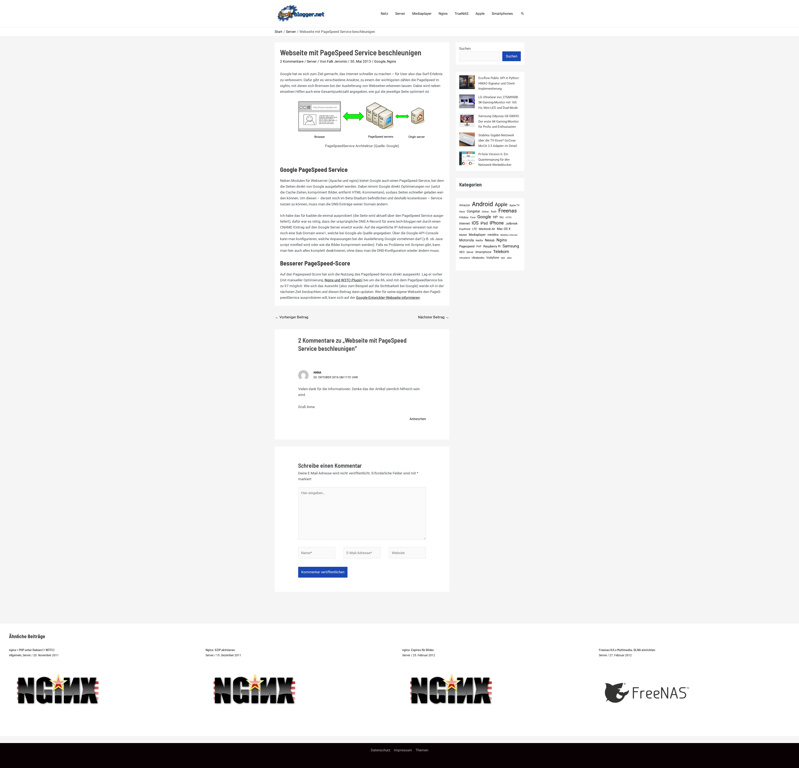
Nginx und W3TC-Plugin (343, 280)
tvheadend (464, 258)
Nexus (490, 240)
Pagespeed (466, 246)
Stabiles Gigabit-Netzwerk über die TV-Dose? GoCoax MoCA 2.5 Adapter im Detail (497, 140)
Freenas (507, 210)
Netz (384, 13)
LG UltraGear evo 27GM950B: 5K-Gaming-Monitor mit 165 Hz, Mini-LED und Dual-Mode (498, 102)
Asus (462, 211)
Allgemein (15, 655)
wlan (509, 258)
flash (493, 211)
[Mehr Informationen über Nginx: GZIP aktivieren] (254, 688)
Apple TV (514, 205)
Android (482, 204)
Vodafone (492, 257)
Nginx (443, 13)
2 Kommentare (292, 61)
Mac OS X (503, 229)
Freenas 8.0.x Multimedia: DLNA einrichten (627, 650)
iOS (475, 223)
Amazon (464, 205)
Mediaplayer (422, 13)
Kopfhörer (464, 229)
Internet (464, 223)
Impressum (403, 750)
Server (400, 13)
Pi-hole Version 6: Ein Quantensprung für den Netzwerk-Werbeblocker (494, 159)
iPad (484, 223)
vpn (503, 257)
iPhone (497, 223)
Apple (480, 13)
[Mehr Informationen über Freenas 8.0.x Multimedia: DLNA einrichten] (647, 692)
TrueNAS (461, 13)
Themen (422, 750)
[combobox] (479, 56)
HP (495, 217)
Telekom (501, 251)
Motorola (466, 240)
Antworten (417, 419)
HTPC (509, 217)
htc (502, 217)
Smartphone (483, 252)
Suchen (465, 48)
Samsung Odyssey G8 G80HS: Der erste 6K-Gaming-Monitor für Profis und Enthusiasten (499, 121)
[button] (522, 13)
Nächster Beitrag (433, 317)
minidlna (493, 235)
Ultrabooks (478, 257)
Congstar (473, 211)
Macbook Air (487, 229)
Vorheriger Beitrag (291, 317)
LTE (474, 229)
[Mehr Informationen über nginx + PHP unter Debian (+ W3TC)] (58, 688)
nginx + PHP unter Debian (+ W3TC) (31, 650)
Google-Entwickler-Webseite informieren (388, 297)
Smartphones (502, 13)
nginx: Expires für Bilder (418, 650)
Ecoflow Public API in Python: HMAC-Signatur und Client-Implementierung (498, 83)
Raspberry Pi (492, 246)
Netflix (479, 240)
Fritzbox (463, 217)
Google (380, 61)
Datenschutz (380, 750)
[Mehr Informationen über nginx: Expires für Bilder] (451, 688)
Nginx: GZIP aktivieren (220, 650)
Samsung (510, 246)
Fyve (472, 217)
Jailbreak (511, 223)
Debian (485, 211)
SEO (462, 252)
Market (463, 234)
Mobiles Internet (508, 235)
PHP (478, 246)
